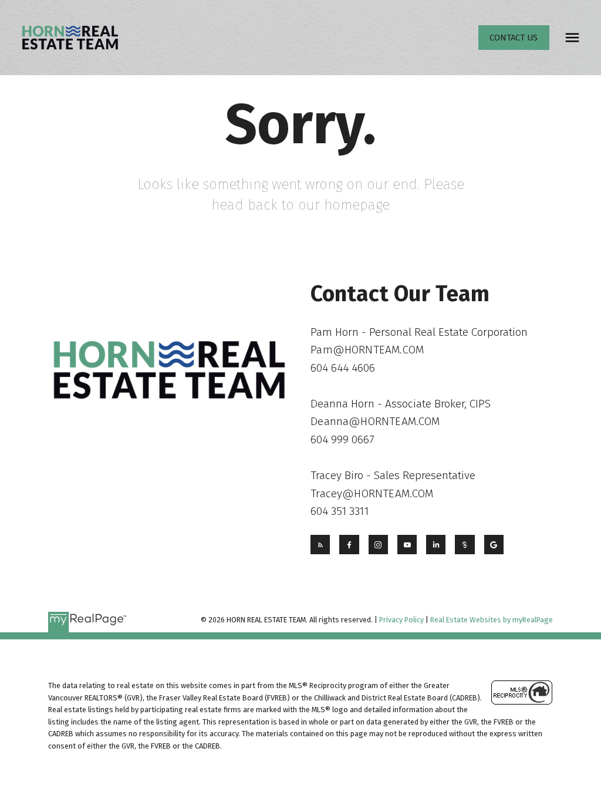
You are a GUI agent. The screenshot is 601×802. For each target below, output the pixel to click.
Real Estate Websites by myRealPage (491, 619)
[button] (513, 37)
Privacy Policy (401, 619)
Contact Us (513, 37)
